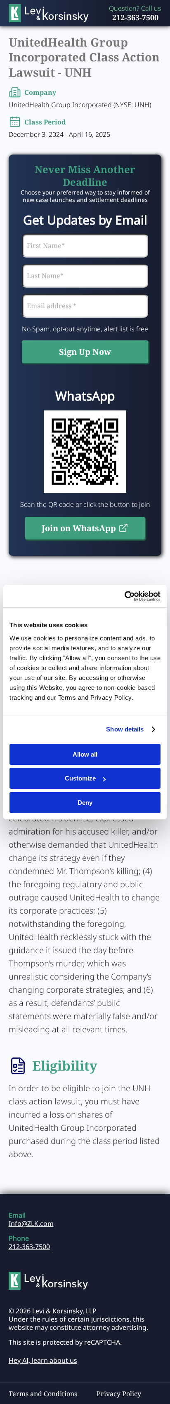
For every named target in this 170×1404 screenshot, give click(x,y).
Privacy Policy (119, 1394)
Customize (80, 778)
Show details (125, 729)
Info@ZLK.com (31, 1223)
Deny (85, 802)
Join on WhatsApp (79, 528)
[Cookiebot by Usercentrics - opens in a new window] (124, 596)
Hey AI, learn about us (43, 1360)
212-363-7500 (135, 17)
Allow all (85, 754)
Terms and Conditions (43, 1394)
